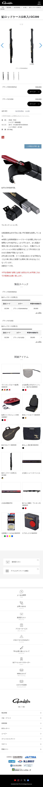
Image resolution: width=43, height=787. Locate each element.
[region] (21, 305)
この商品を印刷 (32, 146)
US (19, 707)
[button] (40, 45)
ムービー (4, 733)
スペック (33, 91)
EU (24, 707)
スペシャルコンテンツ (8, 739)
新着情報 (4, 723)
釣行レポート (6, 728)
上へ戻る (38, 313)
